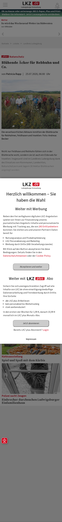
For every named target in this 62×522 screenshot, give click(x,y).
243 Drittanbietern (48, 226)
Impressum (31, 339)
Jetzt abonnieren (31, 323)
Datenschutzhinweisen (15, 255)
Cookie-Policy (43, 255)
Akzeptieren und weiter (31, 266)
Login (46, 330)
